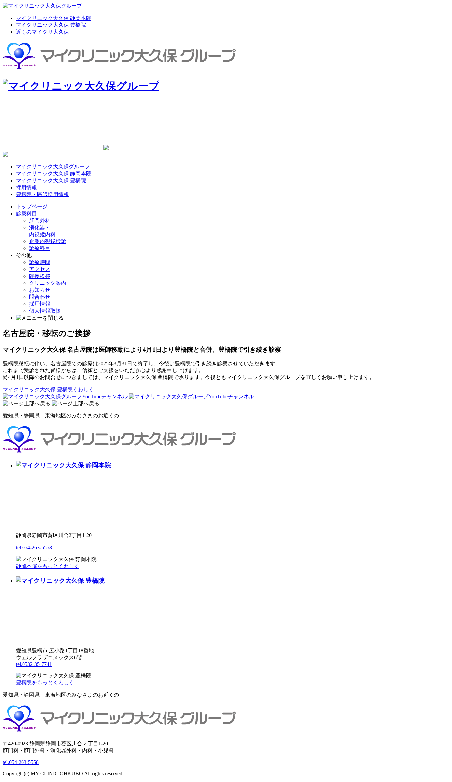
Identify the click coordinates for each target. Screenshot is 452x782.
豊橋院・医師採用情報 (42, 194)
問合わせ (39, 297)
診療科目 (26, 213)
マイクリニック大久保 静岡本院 (53, 18)
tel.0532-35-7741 (34, 664)
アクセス (39, 269)
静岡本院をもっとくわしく (47, 566)
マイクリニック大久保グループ (53, 166)
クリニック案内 (47, 283)
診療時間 (39, 262)
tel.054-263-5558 (34, 547)
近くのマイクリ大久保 (42, 32)
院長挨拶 (39, 276)
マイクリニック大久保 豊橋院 (51, 25)
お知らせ (39, 290)
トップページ (32, 206)
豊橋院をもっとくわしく (45, 682)
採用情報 (26, 187)
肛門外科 (39, 220)
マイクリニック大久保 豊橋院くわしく (48, 389)
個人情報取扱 (45, 311)
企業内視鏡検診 (47, 241)
